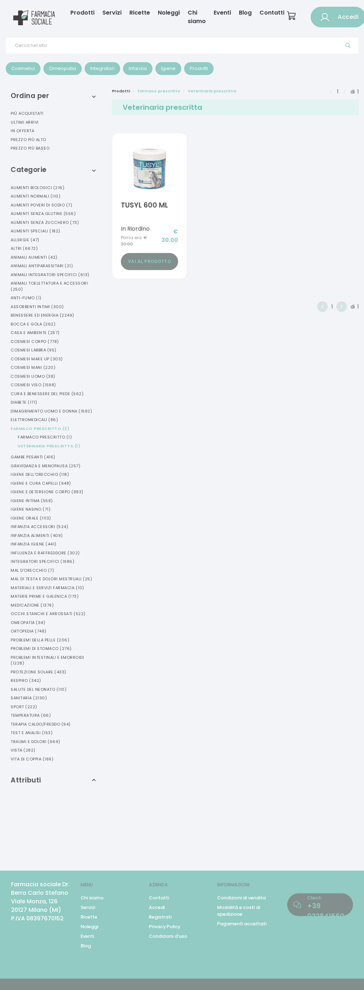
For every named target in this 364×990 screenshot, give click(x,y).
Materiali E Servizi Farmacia (47, 588)
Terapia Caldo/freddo (41, 724)
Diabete (24, 402)
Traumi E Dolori (35, 741)
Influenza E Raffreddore (45, 553)
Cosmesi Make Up (37, 359)
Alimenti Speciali (35, 231)
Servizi (112, 13)
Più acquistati (27, 113)
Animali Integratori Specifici (50, 275)
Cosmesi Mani (33, 367)
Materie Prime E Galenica (45, 596)
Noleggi (169, 13)
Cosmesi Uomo (33, 376)
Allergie (25, 240)
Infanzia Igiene (34, 544)
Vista (23, 750)
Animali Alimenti (34, 257)
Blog (245, 13)
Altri (24, 248)
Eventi (222, 13)
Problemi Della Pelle (40, 640)
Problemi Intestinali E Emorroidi (47, 660)
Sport (24, 707)
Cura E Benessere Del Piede (47, 394)
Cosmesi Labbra (34, 350)
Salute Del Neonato (38, 689)
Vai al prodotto (149, 261)
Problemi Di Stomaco (41, 648)
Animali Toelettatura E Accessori (49, 286)
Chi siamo (197, 17)
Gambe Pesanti (33, 457)
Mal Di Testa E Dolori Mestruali (51, 579)
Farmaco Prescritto (40, 428)
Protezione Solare (38, 672)
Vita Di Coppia (32, 759)
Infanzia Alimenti (37, 535)
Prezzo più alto (28, 139)
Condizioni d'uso (168, 936)
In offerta (22, 131)
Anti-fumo (26, 298)
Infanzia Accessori (39, 526)
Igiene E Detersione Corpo (47, 492)
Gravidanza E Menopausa (45, 466)
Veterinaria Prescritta (49, 446)
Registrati (160, 917)
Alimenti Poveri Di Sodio (41, 205)
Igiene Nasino (30, 509)
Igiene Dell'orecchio (40, 474)
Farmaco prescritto (159, 91)
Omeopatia (28, 622)
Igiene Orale (31, 518)
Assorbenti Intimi (37, 307)
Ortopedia (29, 631)
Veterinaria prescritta (212, 91)
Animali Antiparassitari (42, 266)
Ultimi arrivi (25, 122)
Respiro (26, 680)
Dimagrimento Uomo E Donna (51, 411)
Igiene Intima (32, 501)
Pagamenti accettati (242, 924)
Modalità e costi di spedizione (238, 910)
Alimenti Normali (35, 196)
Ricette (139, 13)
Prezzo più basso (30, 148)
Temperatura (31, 715)
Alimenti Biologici (37, 187)
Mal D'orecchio (32, 570)
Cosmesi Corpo (35, 341)
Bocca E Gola (33, 324)
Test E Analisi (32, 733)
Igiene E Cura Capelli (41, 483)
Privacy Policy (164, 927)
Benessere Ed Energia (42, 315)
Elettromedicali (34, 420)
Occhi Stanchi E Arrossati (48, 614)
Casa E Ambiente (35, 332)
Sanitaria (29, 698)
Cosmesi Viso (33, 385)
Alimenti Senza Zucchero (45, 222)
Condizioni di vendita (241, 898)
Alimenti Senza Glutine (43, 213)
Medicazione (32, 605)
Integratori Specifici (42, 561)
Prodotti (82, 13)
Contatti (271, 13)
